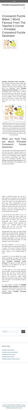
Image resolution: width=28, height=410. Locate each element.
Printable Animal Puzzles (8, 354)
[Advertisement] (14, 66)
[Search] (23, 331)
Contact (20, 407)
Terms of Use (22, 406)
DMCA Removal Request (11, 407)
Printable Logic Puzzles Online (10, 352)
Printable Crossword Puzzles (13, 5)
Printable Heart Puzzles (8, 356)
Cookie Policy (7, 406)
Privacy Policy (15, 406)
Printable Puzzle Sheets (8, 350)
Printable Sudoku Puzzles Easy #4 (11, 358)
